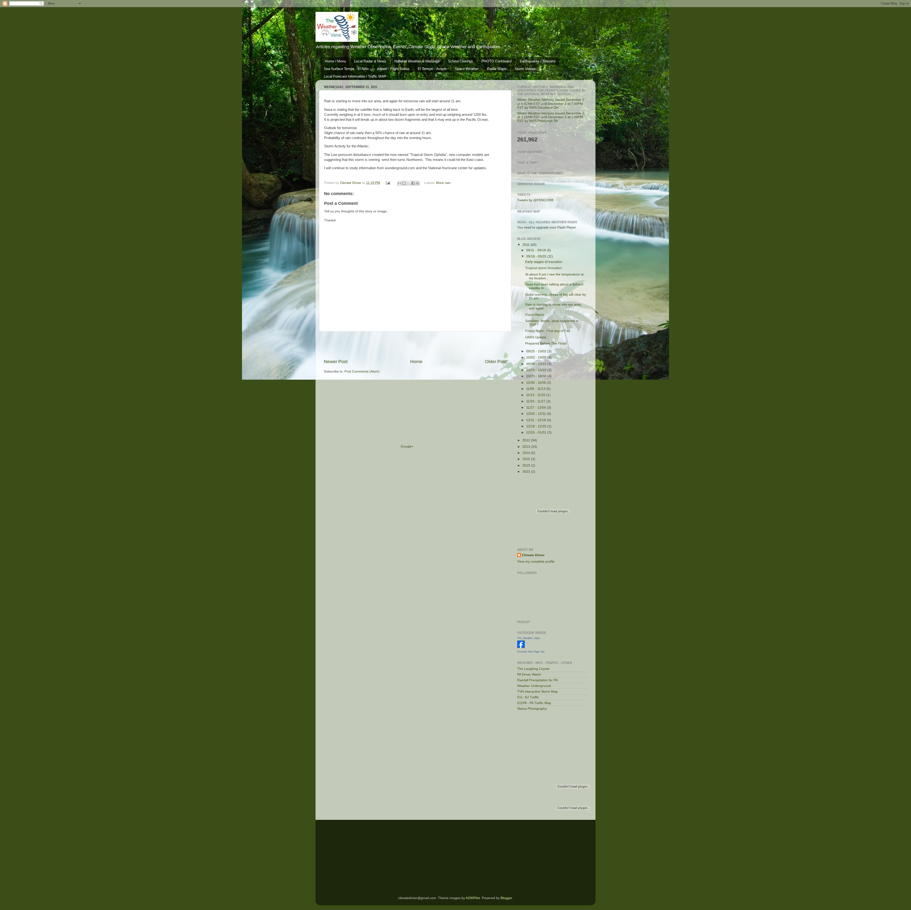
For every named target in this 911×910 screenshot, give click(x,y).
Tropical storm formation (543, 268)
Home (416, 361)
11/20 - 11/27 (536, 401)
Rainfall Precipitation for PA (537, 680)
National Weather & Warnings (417, 61)
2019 (526, 465)
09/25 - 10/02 (536, 351)
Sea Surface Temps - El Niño (346, 69)
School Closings (460, 61)
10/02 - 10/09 (536, 357)
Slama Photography (532, 708)
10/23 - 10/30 (536, 376)
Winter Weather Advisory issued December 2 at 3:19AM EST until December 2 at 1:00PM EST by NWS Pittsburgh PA (550, 117)
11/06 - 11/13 (536, 389)
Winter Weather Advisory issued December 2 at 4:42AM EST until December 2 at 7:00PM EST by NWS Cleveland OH (550, 103)
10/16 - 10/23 (536, 370)
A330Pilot (473, 898)
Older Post (496, 361)
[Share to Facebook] (413, 183)
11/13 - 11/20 (536, 395)
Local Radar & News (370, 61)
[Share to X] (408, 183)
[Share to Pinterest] (417, 183)
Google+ (407, 446)
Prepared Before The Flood (546, 343)
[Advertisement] (415, 345)
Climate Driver (351, 183)
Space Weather (467, 69)
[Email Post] (387, 183)
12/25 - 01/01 (536, 432)
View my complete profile (536, 561)
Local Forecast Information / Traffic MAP (355, 76)
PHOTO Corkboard (496, 61)
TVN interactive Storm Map (537, 691)
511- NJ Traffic (528, 697)
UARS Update (535, 337)
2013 (526, 446)
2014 (526, 453)
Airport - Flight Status (393, 69)
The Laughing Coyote (533, 669)
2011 (526, 245)
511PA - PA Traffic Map (534, 703)
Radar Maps (496, 69)
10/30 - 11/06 (536, 382)
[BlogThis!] (404, 183)
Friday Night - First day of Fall (547, 331)
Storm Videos (525, 69)
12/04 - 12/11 (536, 413)
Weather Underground (534, 686)
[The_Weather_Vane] (521, 647)
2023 (526, 471)
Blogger (506, 898)
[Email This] (399, 183)
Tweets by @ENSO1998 (535, 200)
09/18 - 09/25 (536, 256)
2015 (526, 459)
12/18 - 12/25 (536, 426)
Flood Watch (534, 315)
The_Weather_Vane (528, 638)
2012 (526, 440)
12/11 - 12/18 (536, 420)
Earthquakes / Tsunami (537, 61)
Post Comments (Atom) (362, 371)
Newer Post (336, 361)
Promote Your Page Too (530, 651)
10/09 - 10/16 (536, 364)
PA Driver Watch (529, 674)
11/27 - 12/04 (536, 407)
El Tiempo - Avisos (432, 69)
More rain (443, 183)
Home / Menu (335, 61)
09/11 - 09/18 (536, 250)
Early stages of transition (543, 262)
